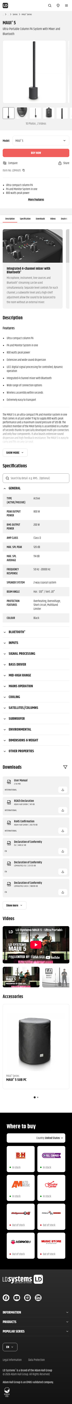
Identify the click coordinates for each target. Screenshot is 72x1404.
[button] (62, 790)
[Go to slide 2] (37, 1097)
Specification (25, 218)
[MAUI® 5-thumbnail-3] (35, 113)
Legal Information (12, 1360)
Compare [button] (13, 163)
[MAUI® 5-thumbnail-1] (7, 113)
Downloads (40, 218)
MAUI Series (27, 14)
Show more (12, 452)
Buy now (36, 153)
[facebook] (6, 1297)
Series (15, 14)
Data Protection (36, 1360)
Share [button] (66, 163)
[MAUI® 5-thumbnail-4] (49, 113)
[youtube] (16, 1297)
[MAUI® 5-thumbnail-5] (62, 113)
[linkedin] (38, 1297)
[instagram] (27, 1297)
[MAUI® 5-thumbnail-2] (22, 113)
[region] (36, 71)
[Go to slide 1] (35, 1097)
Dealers (64, 218)
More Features (36, 199)
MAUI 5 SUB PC (16, 1080)
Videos (53, 218)
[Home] (5, 5)
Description (10, 218)
